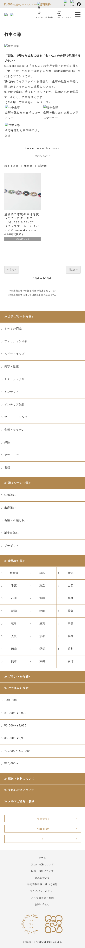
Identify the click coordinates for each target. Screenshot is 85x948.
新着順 (42, 166)
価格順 (28, 166)
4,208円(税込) (21, 226)
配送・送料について (21, 778)
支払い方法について (21, 790)
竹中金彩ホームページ (33, 102)
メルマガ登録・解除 (21, 801)
